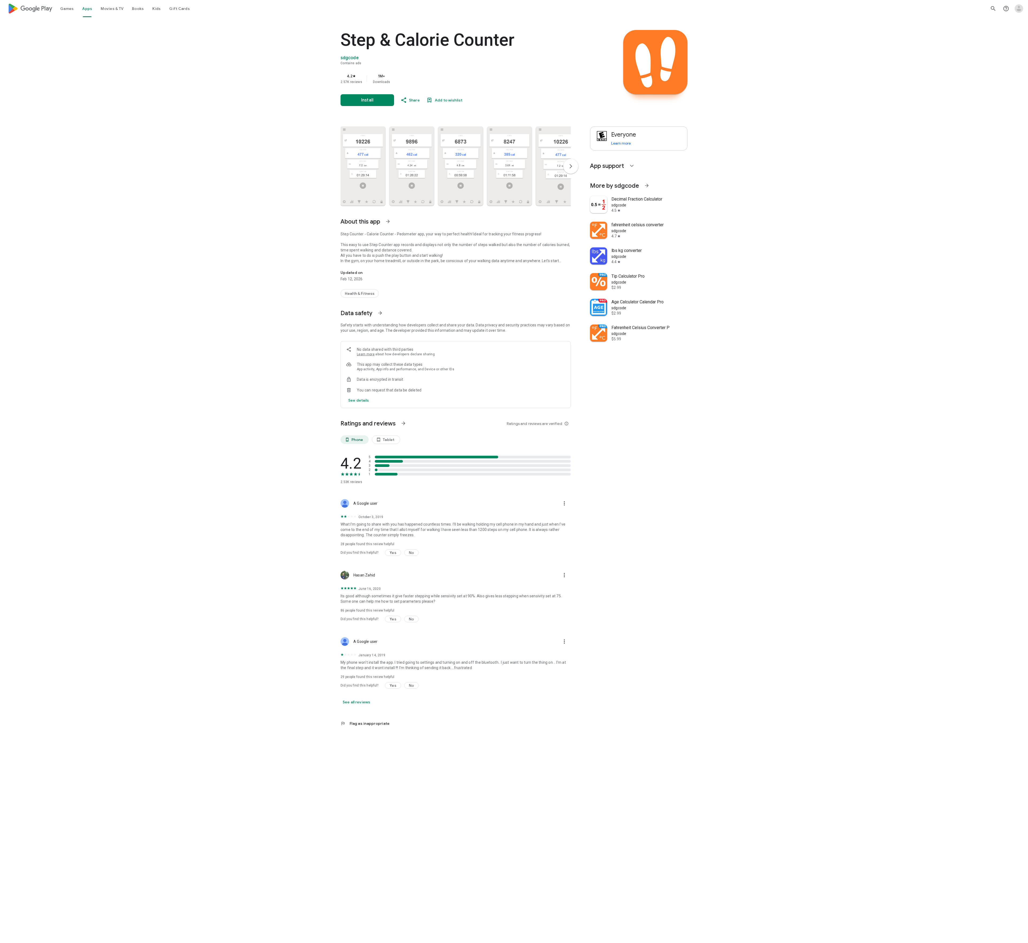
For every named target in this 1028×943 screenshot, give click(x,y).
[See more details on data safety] (358, 400)
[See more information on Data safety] (380, 313)
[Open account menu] (1018, 8)
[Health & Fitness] (360, 293)
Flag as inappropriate (365, 723)
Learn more (366, 354)
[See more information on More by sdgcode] (646, 185)
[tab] (67, 8)
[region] (448, 79)
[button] (363, 166)
